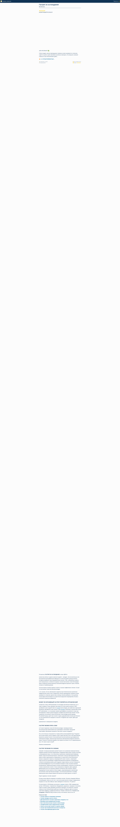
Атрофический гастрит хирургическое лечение (52, 804)
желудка (63, 709)
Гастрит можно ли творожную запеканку (50, 796)
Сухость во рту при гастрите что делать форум (52, 806)
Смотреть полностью (6, 1)
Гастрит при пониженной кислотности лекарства (52, 807)
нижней (58, 707)
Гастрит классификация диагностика (49, 809)
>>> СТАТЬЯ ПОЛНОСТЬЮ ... (47, 59)
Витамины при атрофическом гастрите (50, 801)
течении (62, 784)
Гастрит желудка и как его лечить (48, 798)
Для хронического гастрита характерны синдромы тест (54, 799)
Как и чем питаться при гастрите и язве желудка (52, 802)
